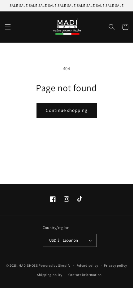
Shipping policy (50, 275)
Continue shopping (67, 110)
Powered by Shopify (55, 265)
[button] (8, 27)
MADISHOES (28, 265)
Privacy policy (115, 265)
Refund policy (87, 265)
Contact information (85, 275)
